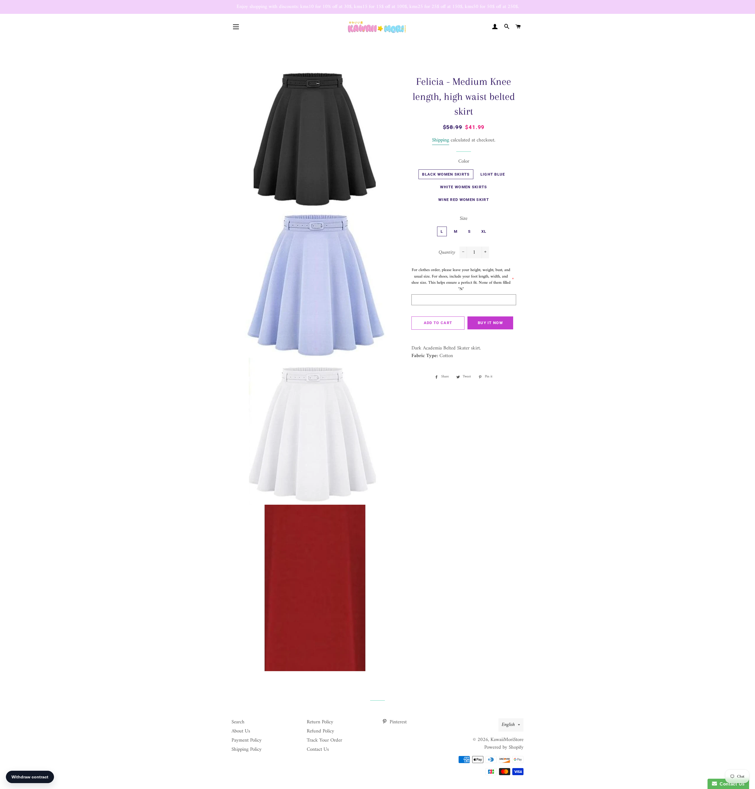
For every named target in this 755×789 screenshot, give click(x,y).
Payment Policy (247, 740)
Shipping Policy (247, 749)
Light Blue (492, 174)
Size (463, 219)
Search (238, 722)
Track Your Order (324, 740)
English (508, 724)
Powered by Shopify (503, 747)
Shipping (440, 140)
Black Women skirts (446, 174)
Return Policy (320, 722)
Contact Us (318, 749)
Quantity (447, 253)
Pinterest (397, 722)
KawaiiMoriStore (506, 739)
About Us (241, 731)
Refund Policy (320, 731)
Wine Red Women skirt (463, 199)
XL (484, 231)
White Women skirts (463, 187)
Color (463, 162)
